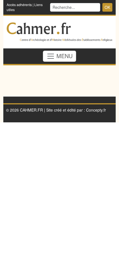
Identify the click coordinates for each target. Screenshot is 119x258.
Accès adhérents (19, 4)
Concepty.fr (96, 110)
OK (107, 7)
